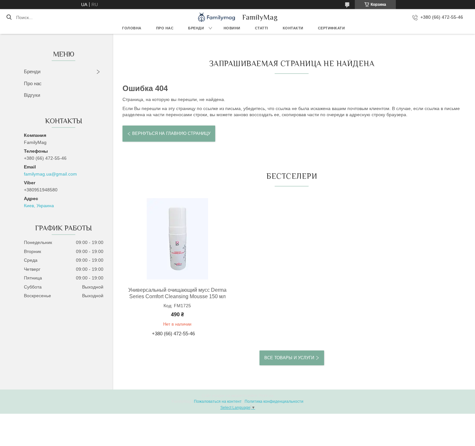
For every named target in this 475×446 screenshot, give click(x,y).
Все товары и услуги (289, 357)
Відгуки (32, 95)
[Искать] (9, 17)
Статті (261, 28)
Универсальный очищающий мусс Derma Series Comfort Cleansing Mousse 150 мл (177, 293)
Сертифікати (331, 28)
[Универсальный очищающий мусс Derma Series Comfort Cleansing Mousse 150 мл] (177, 239)
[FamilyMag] (216, 17)
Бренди (196, 28)
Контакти (293, 28)
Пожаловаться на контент (218, 401)
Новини (232, 28)
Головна (132, 28)
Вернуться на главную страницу (171, 133)
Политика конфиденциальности (274, 401)
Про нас (165, 28)
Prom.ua (266, 395)
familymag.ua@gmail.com (50, 174)
